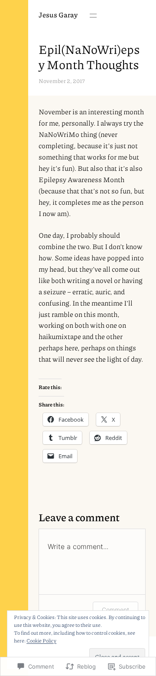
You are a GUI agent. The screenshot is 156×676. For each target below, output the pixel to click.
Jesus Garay (58, 15)
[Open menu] (93, 15)
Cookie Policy (41, 640)
